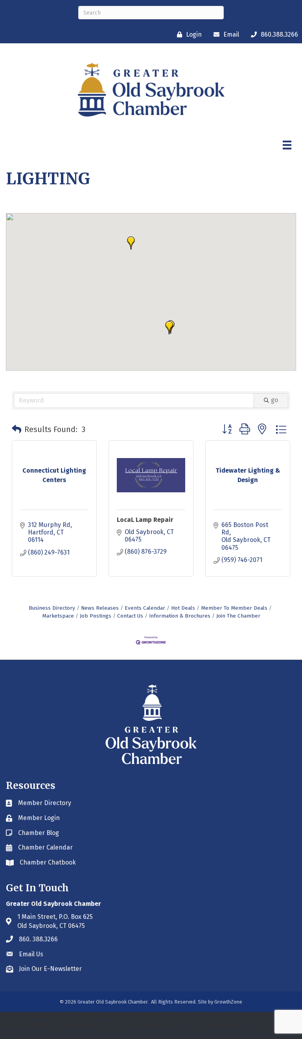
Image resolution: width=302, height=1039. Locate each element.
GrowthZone (228, 1002)
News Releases (100, 608)
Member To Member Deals (234, 608)
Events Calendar (145, 608)
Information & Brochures (179, 615)
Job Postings (95, 615)
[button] (131, 243)
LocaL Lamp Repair (145, 519)
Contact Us (130, 615)
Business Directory (52, 608)
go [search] (274, 400)
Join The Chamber (238, 615)
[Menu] (287, 145)
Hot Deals (183, 608)
